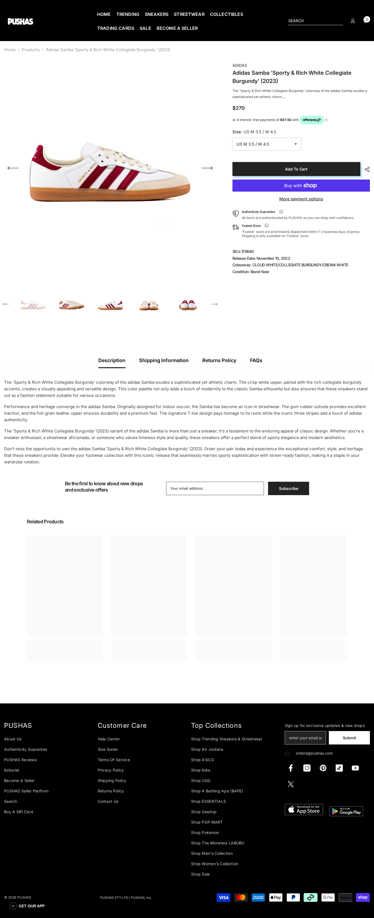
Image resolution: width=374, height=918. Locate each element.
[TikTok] (339, 768)
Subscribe (288, 488)
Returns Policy (219, 360)
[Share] (365, 169)
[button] (13, 168)
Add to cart (296, 169)
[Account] (353, 21)
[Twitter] (291, 784)
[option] (110, 168)
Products (31, 49)
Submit (349, 737)
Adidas (239, 65)
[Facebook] (291, 768)
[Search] (315, 21)
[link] (65, 650)
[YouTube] (355, 768)
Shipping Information (164, 360)
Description (111, 360)
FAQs (256, 360)
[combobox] (311, 21)
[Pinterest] (323, 768)
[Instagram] (307, 768)
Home (10, 49)
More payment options (301, 198)
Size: (254, 131)
